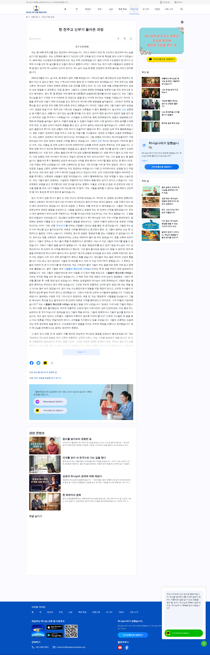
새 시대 (146, 9)
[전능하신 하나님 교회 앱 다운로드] (38, 631)
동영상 (88, 9)
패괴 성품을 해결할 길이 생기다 (47, 378)
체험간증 (134, 9)
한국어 (179, 2)
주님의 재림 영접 (47, 17)
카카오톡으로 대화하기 (162, 167)
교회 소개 (169, 9)
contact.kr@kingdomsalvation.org (71, 647)
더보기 (145, 161)
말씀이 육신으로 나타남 (78, 269)
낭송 (111, 9)
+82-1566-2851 (42, 647)
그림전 (157, 9)
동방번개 (60, 225)
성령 (99, 141)
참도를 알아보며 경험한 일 (45, 372)
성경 (124, 109)
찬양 (99, 9)
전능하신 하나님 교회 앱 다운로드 (48, 621)
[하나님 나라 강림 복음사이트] (36, 9)
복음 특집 (122, 9)
